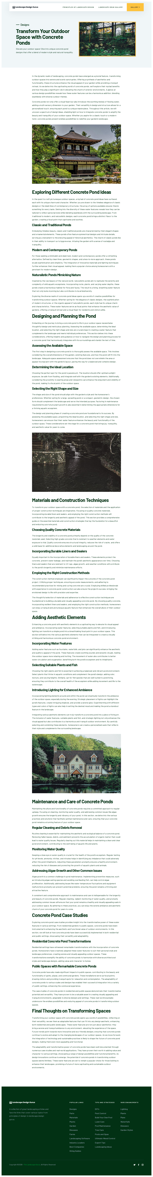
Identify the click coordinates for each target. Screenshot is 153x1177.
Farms (72, 1134)
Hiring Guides (75, 1151)
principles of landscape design (78, 7)
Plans (123, 1117)
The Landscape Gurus (32, 1164)
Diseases (74, 1130)
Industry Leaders (77, 1142)
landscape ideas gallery (110, 7)
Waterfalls (125, 1121)
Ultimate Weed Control (105, 1138)
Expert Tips (100, 1142)
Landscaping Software (80, 1138)
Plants (72, 1121)
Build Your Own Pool (103, 1117)
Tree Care (99, 1130)
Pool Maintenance (103, 1126)
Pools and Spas (102, 1134)
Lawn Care (99, 1121)
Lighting (124, 1109)
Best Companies (77, 1147)
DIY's (97, 1109)
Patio (72, 1113)
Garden (73, 1126)
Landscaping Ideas (103, 1147)
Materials (74, 1117)
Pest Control (100, 1113)
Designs (73, 1109)
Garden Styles (127, 1130)
